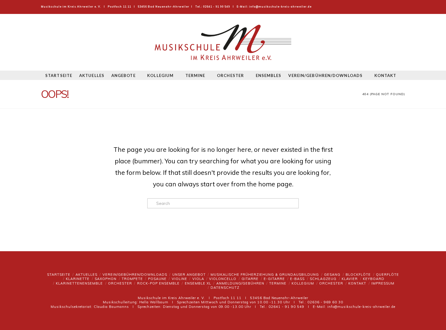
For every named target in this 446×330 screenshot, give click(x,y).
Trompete (132, 279)
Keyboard (373, 279)
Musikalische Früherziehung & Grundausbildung (265, 274)
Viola (198, 279)
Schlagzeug (323, 279)
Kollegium (303, 283)
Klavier (350, 279)
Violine (179, 279)
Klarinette (78, 279)
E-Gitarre (274, 279)
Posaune (157, 279)
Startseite (58, 274)
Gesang (332, 274)
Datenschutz (225, 287)
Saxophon (106, 279)
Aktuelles (86, 274)
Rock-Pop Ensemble (158, 283)
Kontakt (357, 283)
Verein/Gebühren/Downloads (135, 274)
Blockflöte (358, 274)
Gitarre (250, 279)
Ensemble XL (198, 283)
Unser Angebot (189, 274)
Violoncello (222, 279)
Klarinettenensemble (79, 283)
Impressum (382, 283)
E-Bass (297, 279)
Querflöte (387, 274)
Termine (277, 283)
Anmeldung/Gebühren (240, 283)
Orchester (120, 283)
